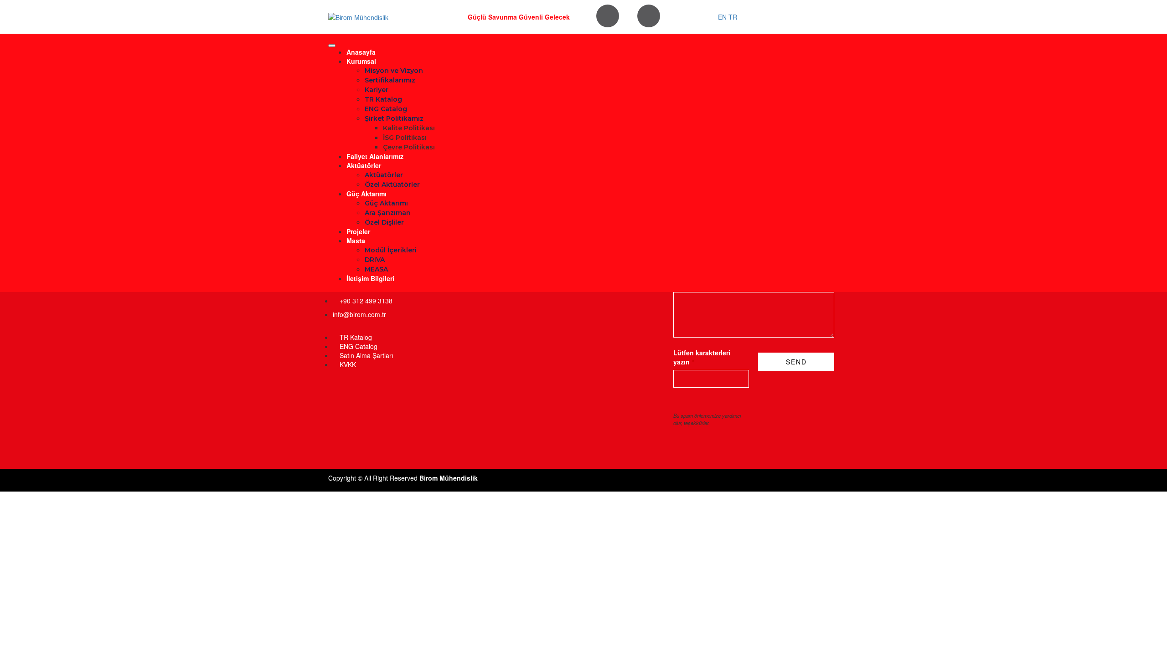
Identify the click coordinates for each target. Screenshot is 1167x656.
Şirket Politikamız (394, 118)
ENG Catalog (386, 109)
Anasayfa (361, 51)
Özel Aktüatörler (392, 184)
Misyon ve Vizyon (394, 71)
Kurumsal (361, 61)
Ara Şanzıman (388, 213)
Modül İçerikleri (391, 250)
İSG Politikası (405, 137)
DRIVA (375, 260)
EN (722, 16)
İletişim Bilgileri (370, 278)
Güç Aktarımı (366, 193)
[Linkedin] (648, 16)
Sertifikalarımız (390, 80)
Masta (355, 240)
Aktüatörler (363, 165)
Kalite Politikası (409, 128)
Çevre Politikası (409, 147)
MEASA (376, 269)
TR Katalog (383, 99)
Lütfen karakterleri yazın (701, 357)
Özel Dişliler (384, 222)
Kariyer (376, 90)
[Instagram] (607, 16)
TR (732, 16)
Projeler (358, 231)
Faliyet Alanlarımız (374, 156)
